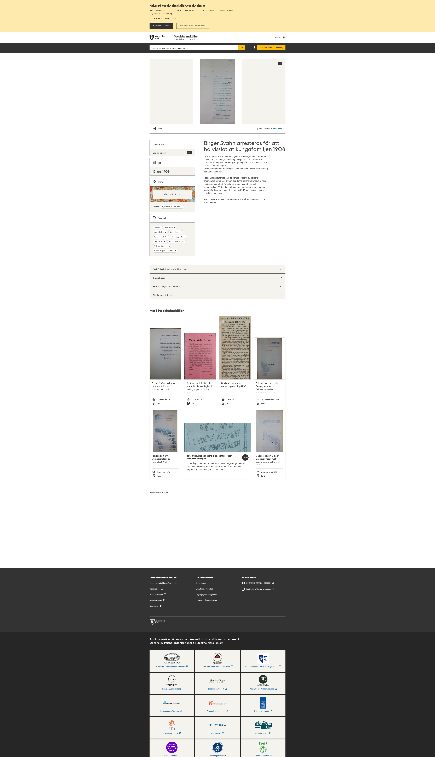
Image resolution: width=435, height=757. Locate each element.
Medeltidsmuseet (156, 595)
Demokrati (158, 241)
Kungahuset (175, 232)
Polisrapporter (178, 237)
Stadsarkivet (276, 129)
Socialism (169, 227)
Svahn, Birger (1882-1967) (164, 250)
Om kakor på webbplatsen (206, 600)
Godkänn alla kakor (161, 26)
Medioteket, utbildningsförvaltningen (164, 583)
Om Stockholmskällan (204, 589)
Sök (241, 48)
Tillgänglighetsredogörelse (206, 595)
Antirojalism (159, 232)
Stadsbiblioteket (156, 600)
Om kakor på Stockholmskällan (162, 18)
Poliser (157, 227)
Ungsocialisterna (175, 241)
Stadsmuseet (155, 589)
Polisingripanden (161, 246)
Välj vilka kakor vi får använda (192, 26)
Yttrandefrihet (160, 237)
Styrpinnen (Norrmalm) (171, 206)
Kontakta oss (201, 583)
